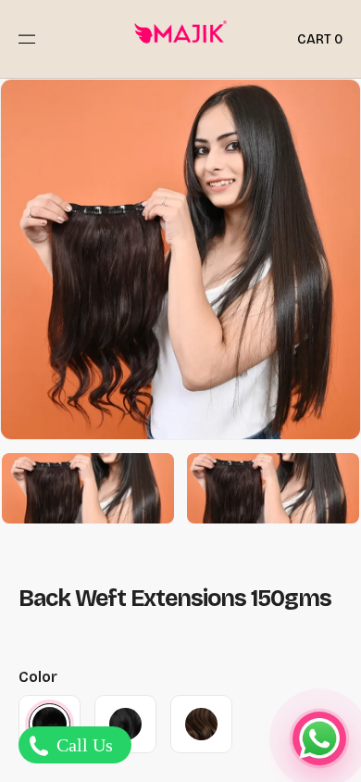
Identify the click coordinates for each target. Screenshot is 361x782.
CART (319, 39)
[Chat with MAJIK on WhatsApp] (319, 738)
